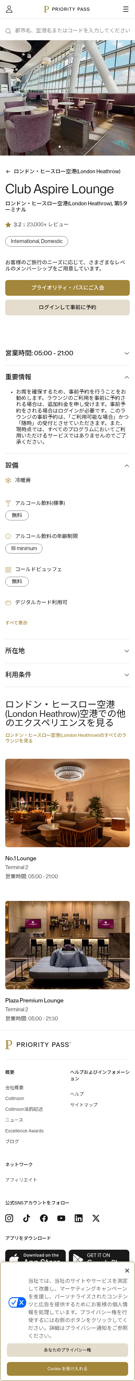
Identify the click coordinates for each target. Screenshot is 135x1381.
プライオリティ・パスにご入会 (67, 287)
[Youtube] (61, 1218)
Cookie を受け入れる (67, 1369)
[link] (35, 1260)
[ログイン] (9, 9)
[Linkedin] (79, 1218)
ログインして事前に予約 (67, 307)
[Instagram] (9, 1218)
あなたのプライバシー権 (67, 1350)
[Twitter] (96, 1218)
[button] (60, 147)
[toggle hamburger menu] (126, 9)
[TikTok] (26, 1218)
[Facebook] (44, 1218)
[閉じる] (127, 1270)
